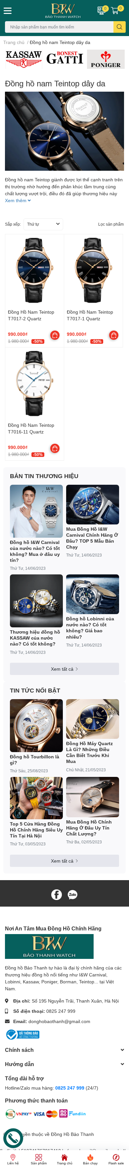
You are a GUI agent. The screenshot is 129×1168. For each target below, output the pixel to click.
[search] (119, 27)
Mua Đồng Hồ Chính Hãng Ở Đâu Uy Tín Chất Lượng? (89, 827)
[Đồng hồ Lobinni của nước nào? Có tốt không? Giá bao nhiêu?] (92, 594)
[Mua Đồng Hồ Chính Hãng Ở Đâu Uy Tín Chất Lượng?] (92, 797)
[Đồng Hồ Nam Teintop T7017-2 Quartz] (34, 270)
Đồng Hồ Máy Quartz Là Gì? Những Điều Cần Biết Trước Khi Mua (89, 752)
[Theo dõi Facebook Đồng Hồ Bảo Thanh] (56, 894)
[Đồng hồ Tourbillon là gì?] (36, 725)
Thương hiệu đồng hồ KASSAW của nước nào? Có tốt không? (35, 638)
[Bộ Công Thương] (22, 1034)
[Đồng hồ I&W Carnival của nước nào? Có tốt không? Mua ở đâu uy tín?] (36, 511)
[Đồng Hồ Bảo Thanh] (54, 10)
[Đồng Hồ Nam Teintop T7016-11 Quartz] (34, 383)
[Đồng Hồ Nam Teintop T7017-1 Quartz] (93, 270)
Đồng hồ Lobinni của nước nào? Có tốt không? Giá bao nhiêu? (90, 628)
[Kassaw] (24, 59)
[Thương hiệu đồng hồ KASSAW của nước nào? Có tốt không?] (36, 600)
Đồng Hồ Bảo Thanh (72, 1134)
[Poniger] (106, 59)
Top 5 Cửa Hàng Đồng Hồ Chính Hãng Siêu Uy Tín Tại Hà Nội (36, 829)
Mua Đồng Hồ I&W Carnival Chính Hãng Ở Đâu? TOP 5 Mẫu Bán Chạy (92, 538)
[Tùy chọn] (55, 335)
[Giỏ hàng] (115, 11)
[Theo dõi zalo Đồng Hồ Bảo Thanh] (72, 894)
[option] (23, 59)
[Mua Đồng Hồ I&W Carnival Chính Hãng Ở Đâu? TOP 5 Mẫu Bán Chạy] (92, 504)
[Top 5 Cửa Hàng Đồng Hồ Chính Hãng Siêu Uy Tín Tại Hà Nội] (36, 798)
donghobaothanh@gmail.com (59, 1021)
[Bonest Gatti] (65, 58)
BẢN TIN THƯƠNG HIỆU (44, 475)
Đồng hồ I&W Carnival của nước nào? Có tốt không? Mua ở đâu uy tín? (35, 551)
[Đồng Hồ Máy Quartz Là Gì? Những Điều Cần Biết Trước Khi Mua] (92, 719)
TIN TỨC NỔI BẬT (35, 690)
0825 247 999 (60, 1011)
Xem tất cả (62, 669)
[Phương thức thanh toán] (45, 1115)
